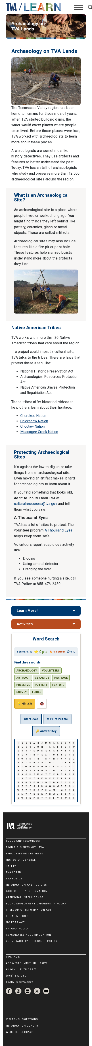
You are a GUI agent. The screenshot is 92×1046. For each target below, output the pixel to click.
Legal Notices (17, 916)
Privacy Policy (17, 928)
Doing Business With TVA (25, 847)
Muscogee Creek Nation (39, 432)
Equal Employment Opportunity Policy (36, 903)
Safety (11, 866)
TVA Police (14, 878)
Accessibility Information (27, 891)
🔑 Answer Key (46, 731)
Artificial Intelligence (25, 897)
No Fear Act (15, 922)
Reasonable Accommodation (28, 935)
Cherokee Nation (33, 416)
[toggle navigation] (78, 7)
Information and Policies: (27, 885)
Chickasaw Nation (34, 421)
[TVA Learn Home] (34, 7)
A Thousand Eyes (59, 530)
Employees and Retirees (24, 853)
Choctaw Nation (32, 426)
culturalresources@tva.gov (35, 504)
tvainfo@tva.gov (19, 982)
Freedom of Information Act (29, 910)
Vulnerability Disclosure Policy (31, 941)
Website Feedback (20, 1032)
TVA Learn (13, 872)
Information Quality (22, 1026)
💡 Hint (24, 703)
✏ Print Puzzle (57, 719)
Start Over (31, 719)
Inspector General (21, 860)
